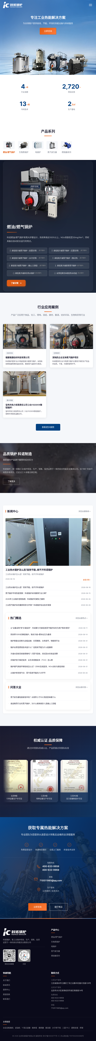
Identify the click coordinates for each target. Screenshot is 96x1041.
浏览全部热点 (82, 618)
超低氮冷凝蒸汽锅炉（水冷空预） (28, 258)
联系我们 (6, 999)
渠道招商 (6, 994)
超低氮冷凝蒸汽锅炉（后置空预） (70, 250)
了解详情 (14, 283)
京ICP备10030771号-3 (51, 1036)
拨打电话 (58, 907)
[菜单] (90, 5)
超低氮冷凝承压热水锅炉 (28, 273)
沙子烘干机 (56, 1028)
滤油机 (17, 1028)
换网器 (41, 1028)
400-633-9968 (50, 870)
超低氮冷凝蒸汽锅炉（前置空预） (28, 250)
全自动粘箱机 (8, 1028)
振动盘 (48, 1028)
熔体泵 (34, 1028)
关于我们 (6, 980)
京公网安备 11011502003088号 (72, 1036)
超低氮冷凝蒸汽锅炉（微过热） (70, 258)
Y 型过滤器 (26, 1028)
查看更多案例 (48, 427)
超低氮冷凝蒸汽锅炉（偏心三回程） (28, 265)
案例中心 (6, 990)
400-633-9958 (50, 866)
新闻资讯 (6, 985)
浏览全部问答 (82, 687)
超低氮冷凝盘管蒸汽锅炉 (70, 265)
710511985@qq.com (51, 880)
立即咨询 (48, 31)
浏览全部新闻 (84, 511)
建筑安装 (74, 1028)
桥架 (81, 1028)
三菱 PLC (66, 1028)
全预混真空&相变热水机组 (70, 273)
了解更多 (11, 481)
